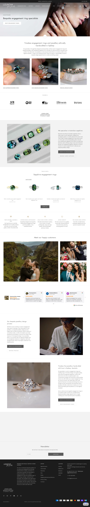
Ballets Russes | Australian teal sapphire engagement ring (77, 199)
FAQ (41, 473)
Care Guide (43, 468)
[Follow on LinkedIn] (21, 495)
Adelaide (60, 473)
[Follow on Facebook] (3, 495)
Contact (42, 481)
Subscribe (56, 454)
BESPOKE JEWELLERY (46, 6)
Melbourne (60, 468)
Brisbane (60, 471)
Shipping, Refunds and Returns (47, 477)
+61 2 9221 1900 (84, 1)
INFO (54, 6)
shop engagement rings (12, 23)
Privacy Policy (44, 479)
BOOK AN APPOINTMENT (66, 151)
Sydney (60, 466)
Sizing (42, 475)
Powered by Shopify (37, 501)
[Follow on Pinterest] (10, 495)
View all (45, 206)
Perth (59, 475)
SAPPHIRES (31, 6)
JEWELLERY (38, 6)
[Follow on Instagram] (7, 495)
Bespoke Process (14, 350)
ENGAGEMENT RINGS (22, 6)
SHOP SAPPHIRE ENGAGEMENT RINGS (11, 88)
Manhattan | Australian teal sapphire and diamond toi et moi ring (56, 199)
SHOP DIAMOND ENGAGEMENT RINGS (40, 88)
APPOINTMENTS (67, 6)
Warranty (43, 471)
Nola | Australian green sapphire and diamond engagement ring (34, 199)
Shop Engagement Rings (67, 404)
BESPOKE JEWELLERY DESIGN (66, 88)
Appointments (44, 466)
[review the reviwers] (41, 292)
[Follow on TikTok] (17, 495)
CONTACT (59, 6)
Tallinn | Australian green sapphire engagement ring (12, 199)
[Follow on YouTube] (14, 495)
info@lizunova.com (72, 478)
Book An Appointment (15, 346)
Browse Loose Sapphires (67, 156)
